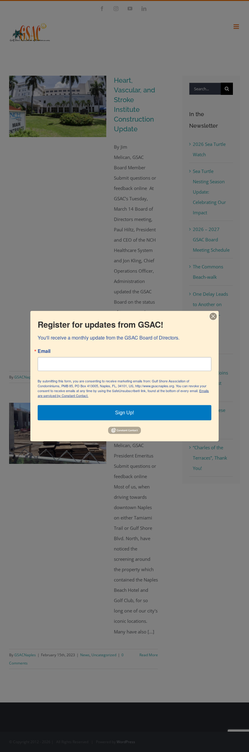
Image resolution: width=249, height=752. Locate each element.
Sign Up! (124, 412)
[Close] (213, 316)
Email (44, 351)
